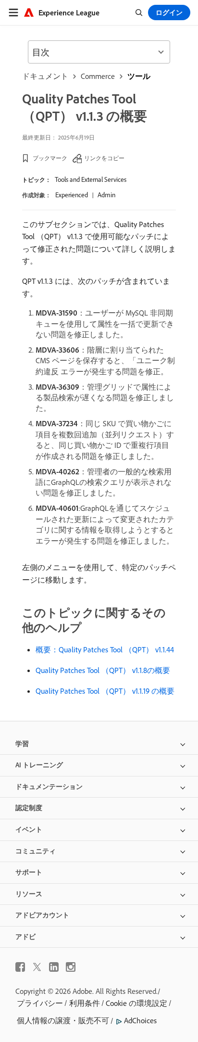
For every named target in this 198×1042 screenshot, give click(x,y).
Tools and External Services (90, 179)
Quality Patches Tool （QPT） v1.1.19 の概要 (105, 691)
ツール (138, 76)
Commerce (98, 76)
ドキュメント (45, 76)
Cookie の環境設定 (136, 1003)
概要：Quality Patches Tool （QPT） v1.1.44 (105, 649)
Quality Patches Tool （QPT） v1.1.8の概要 (103, 670)
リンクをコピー (104, 158)
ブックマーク (50, 158)
